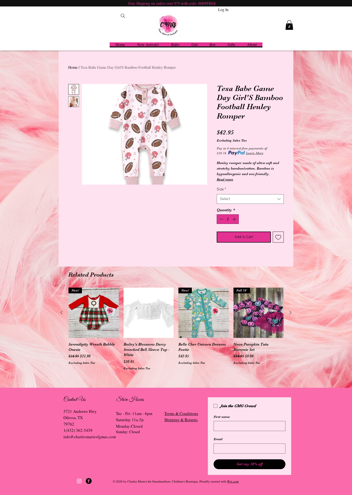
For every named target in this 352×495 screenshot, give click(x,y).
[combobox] (250, 199)
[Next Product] (290, 312)
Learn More (254, 153)
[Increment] (234, 219)
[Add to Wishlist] (278, 237)
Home (73, 67)
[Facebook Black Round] (89, 481)
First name (222, 417)
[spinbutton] (227, 219)
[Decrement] (220, 219)
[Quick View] (149, 313)
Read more (225, 179)
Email (218, 439)
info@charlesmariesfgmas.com (89, 436)
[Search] (123, 16)
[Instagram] (79, 481)
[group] (176, 329)
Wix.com (233, 481)
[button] (289, 25)
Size (221, 189)
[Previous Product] (61, 312)
